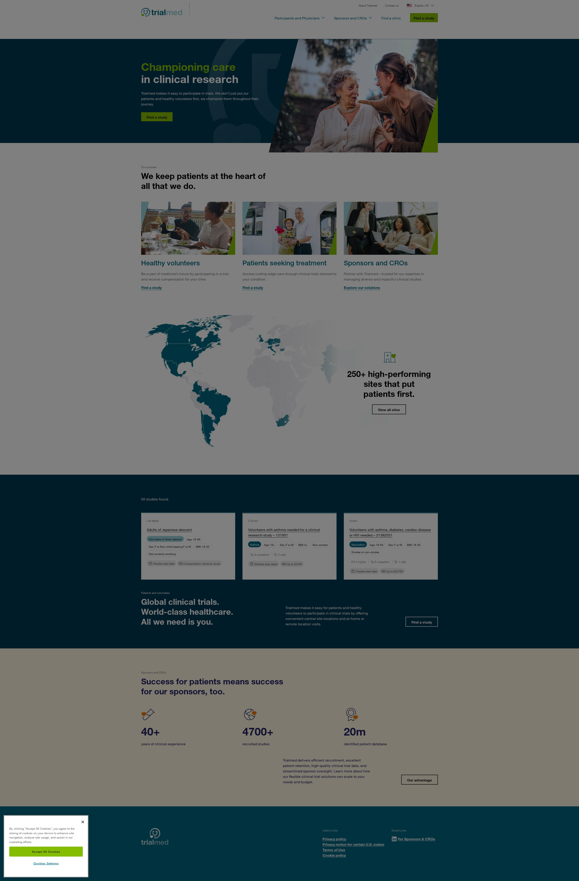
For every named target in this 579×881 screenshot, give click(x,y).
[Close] (83, 822)
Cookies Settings (46, 863)
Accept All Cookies (46, 851)
